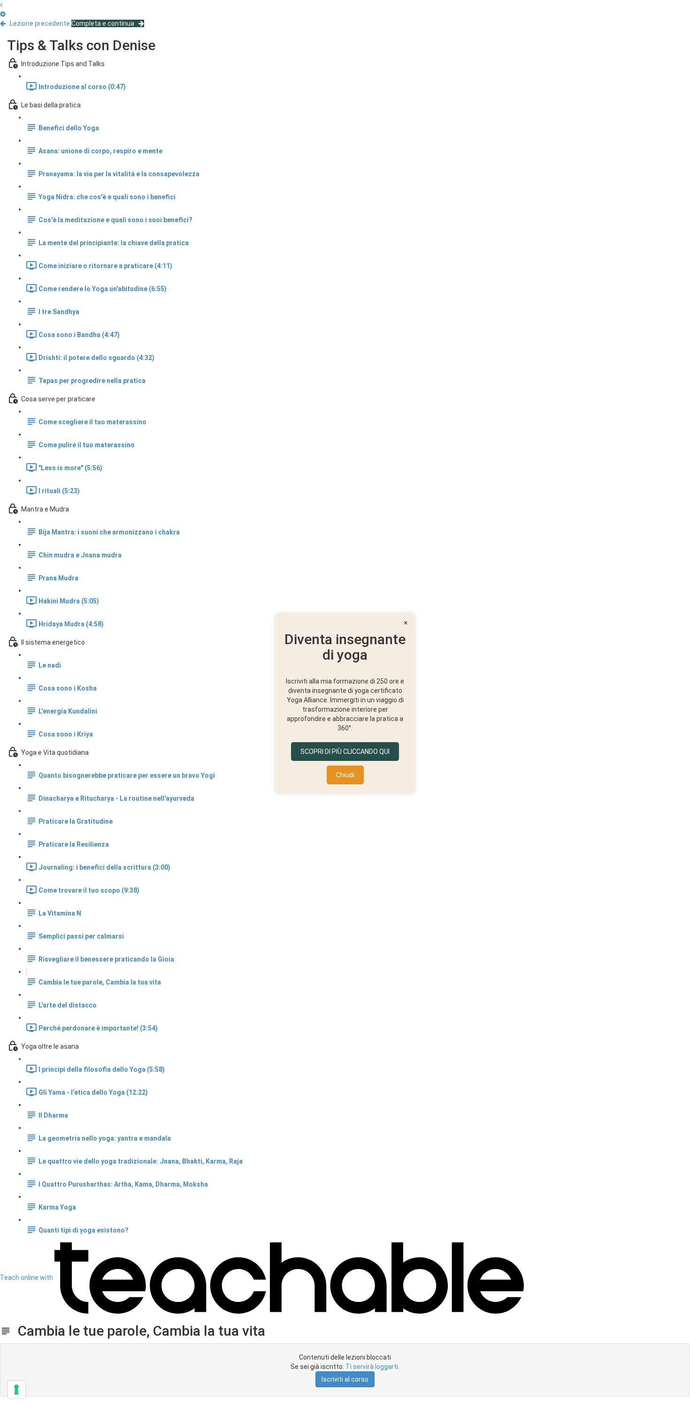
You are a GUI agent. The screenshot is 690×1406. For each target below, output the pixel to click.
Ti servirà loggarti (371, 1366)
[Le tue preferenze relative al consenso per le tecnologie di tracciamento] (16, 1389)
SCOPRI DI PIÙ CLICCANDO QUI (345, 751)
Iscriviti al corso (345, 1379)
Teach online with (27, 1277)
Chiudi (345, 775)
